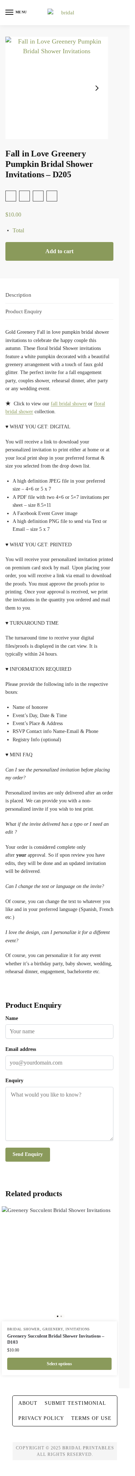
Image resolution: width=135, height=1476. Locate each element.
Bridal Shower (23, 1329)
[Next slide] (96, 88)
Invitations (78, 1329)
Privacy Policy (41, 1418)
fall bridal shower (69, 403)
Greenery (52, 1329)
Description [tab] (18, 295)
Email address (20, 1049)
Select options (59, 1363)
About (27, 1403)
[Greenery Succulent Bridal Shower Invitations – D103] (59, 1263)
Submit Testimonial (75, 1403)
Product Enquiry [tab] (23, 311)
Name (11, 1018)
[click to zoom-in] (56, 88)
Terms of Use (91, 1418)
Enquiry (14, 1080)
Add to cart (59, 251)
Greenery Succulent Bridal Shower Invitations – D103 (55, 1339)
